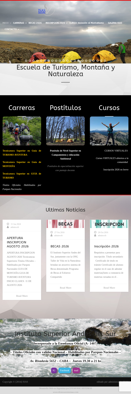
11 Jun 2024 (16, 224)
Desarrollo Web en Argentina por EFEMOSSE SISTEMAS (65, 388)
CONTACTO (11, 29)
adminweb (15, 227)
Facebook (64, 370)
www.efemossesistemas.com (65, 392)
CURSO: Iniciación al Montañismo (86, 23)
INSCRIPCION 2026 (55, 23)
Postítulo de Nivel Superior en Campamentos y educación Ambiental (65, 154)
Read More (22, 296)
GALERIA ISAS (115, 23)
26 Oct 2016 (103, 232)
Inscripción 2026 (106, 246)
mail (76, 370)
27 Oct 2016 (59, 232)
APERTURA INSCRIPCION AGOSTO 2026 (18, 242)
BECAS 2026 (35, 23)
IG (54, 370)
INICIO (6, 23)
